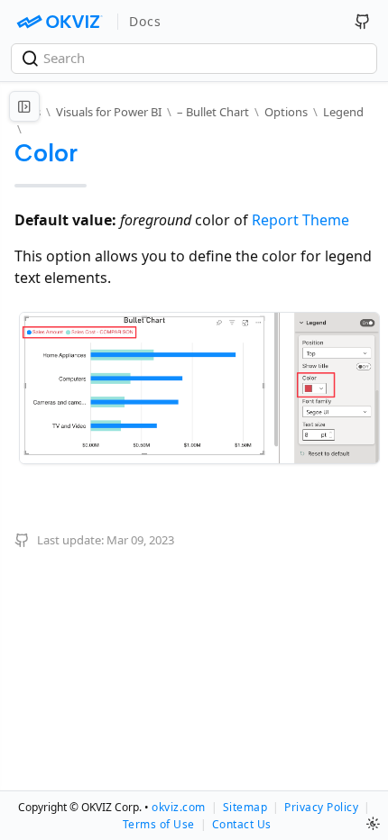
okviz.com (179, 807)
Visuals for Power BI (109, 112)
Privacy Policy (321, 807)
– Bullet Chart (213, 112)
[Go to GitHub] (362, 21)
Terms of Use (159, 824)
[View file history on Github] (24, 540)
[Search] (32, 59)
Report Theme (300, 220)
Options (286, 112)
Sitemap (245, 807)
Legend (343, 112)
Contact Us (242, 824)
